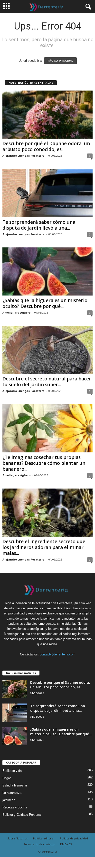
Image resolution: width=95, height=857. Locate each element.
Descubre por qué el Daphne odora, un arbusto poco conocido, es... (46, 146)
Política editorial (43, 838)
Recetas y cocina (14, 807)
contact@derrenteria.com (57, 654)
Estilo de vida (12, 771)
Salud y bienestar (14, 785)
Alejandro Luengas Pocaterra (23, 155)
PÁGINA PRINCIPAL (60, 60)
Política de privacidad (74, 838)
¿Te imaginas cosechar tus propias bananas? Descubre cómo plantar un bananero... (43, 463)
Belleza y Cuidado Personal (21, 814)
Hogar (6, 778)
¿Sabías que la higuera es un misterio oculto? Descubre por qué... (44, 303)
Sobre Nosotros (17, 838)
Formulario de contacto (39, 844)
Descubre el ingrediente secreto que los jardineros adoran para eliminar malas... (43, 547)
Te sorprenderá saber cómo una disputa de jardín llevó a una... (38, 225)
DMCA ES (66, 844)
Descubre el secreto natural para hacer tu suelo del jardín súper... (46, 382)
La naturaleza (11, 793)
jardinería (8, 800)
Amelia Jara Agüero (16, 312)
